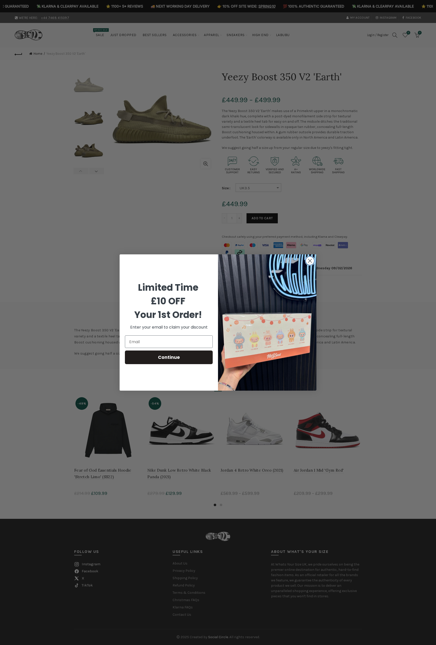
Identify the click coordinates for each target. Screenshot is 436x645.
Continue (169, 357)
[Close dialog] (310, 260)
